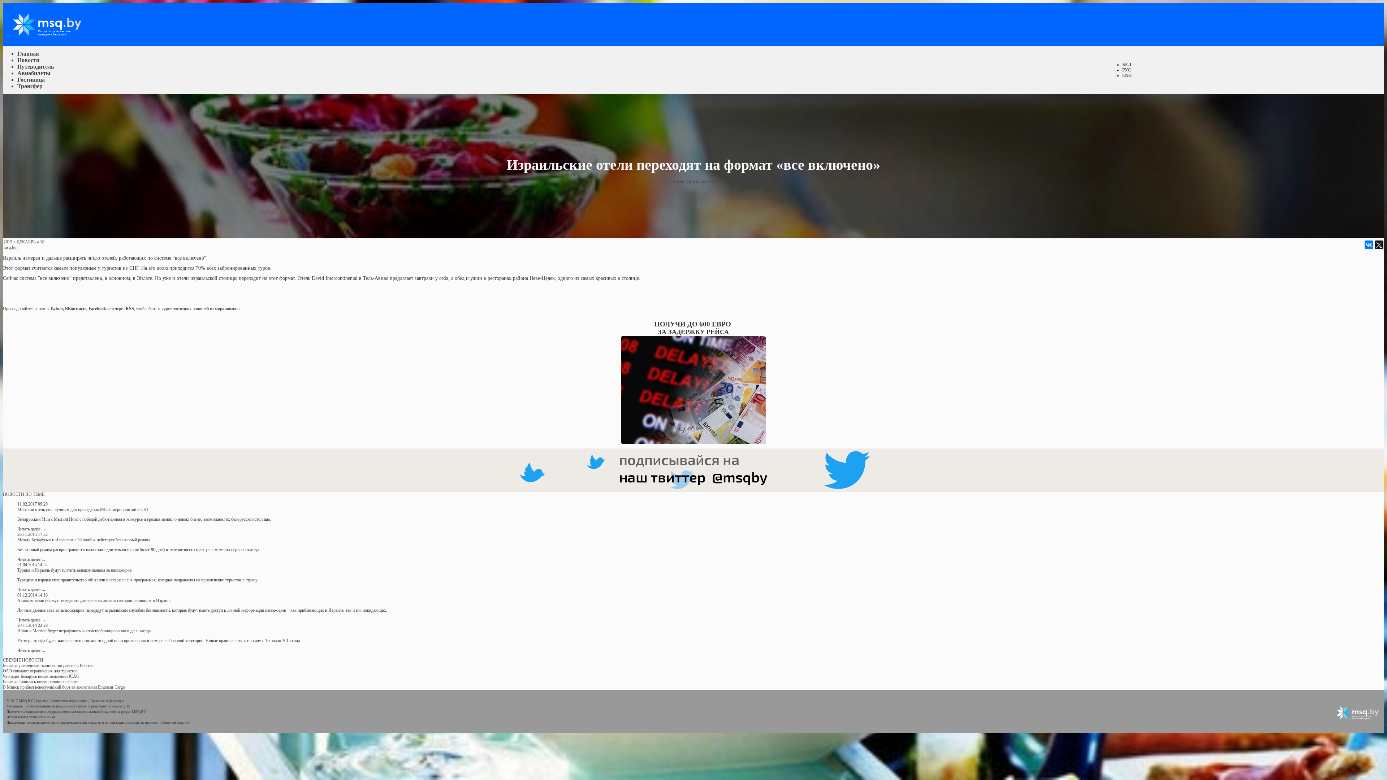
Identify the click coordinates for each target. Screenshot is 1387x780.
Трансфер (30, 86)
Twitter (56, 308)
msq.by (10, 247)
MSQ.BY (139, 712)
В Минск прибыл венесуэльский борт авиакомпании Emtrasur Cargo (64, 687)
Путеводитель (35, 67)
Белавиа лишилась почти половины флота (40, 681)
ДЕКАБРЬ (26, 241)
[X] (1379, 244)
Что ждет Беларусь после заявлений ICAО (41, 676)
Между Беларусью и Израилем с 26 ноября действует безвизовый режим (83, 539)
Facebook (97, 308)
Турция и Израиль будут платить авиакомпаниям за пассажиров (74, 570)
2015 (8, 241)
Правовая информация (107, 701)
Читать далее (31, 529)
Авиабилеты (34, 73)
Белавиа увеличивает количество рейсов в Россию (48, 665)
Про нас (42, 701)
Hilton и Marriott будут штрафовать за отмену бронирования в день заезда (84, 630)
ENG (1127, 75)
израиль (707, 181)
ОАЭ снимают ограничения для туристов (40, 670)
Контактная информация (69, 701)
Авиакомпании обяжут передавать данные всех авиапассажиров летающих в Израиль (94, 600)
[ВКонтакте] (1369, 244)
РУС (1126, 70)
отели (678, 181)
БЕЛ (1126, 64)
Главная (28, 54)
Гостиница (31, 80)
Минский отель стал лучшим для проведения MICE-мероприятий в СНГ (83, 509)
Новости (28, 60)
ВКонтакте (75, 308)
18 (42, 241)
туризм (691, 181)
